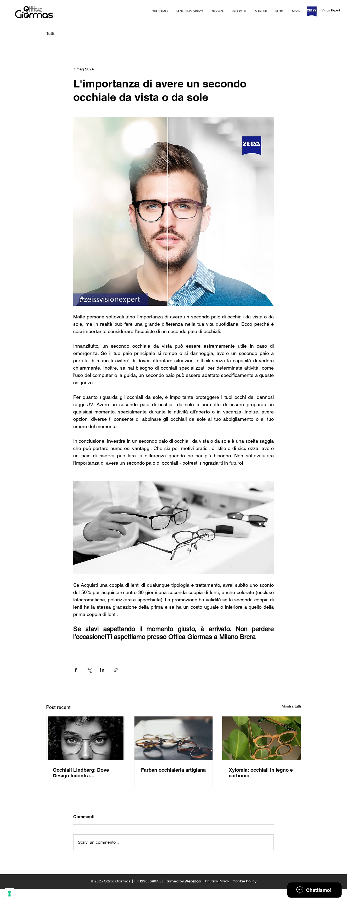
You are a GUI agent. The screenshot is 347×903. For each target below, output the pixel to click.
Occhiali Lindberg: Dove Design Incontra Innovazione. (81, 772)
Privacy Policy (217, 881)
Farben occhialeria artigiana (173, 770)
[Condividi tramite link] (115, 670)
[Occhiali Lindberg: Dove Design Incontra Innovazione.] (85, 738)
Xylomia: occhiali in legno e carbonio (261, 772)
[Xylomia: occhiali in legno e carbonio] (261, 738)
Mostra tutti (291, 706)
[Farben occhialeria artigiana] (173, 738)
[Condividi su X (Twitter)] (89, 670)
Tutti (50, 33)
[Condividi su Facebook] (75, 670)
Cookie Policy (244, 881)
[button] (189, 11)
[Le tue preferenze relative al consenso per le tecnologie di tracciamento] (9, 893)
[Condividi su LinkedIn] (102, 670)
